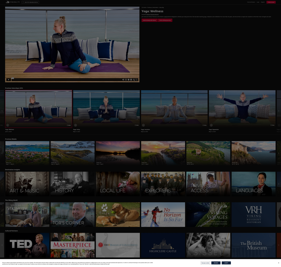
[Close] (278, 262)
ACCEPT (226, 263)
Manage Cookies (205, 263)
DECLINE (216, 263)
